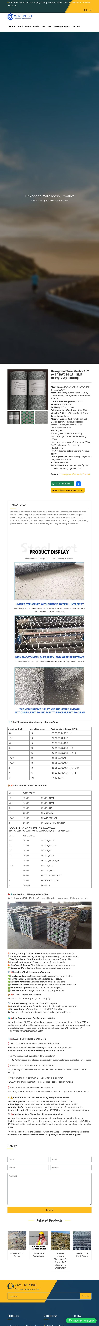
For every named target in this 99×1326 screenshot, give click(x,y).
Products (38, 26)
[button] (81, 1320)
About (20, 26)
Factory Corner (61, 26)
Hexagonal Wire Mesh (42, 196)
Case (49, 26)
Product (68, 196)
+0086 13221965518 (63, 483)
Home (11, 26)
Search (85, 1296)
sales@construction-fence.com (68, 490)
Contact (75, 26)
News (28, 26)
